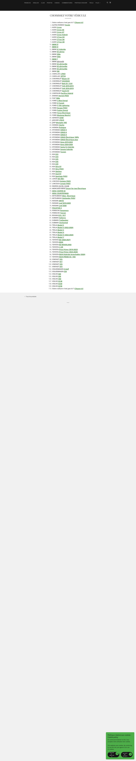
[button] (98, 3)
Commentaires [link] (67, 3)
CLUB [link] (43, 3)
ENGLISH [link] (36, 3)
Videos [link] (57, 3)
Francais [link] (27, 3)
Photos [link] (49, 3)
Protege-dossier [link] (81, 3)
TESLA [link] (91, 3)
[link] (30, 296)
